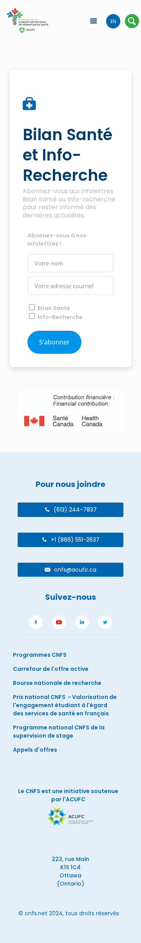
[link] (36, 623)
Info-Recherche (60, 317)
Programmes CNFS (40, 655)
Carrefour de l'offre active (51, 669)
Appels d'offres (35, 750)
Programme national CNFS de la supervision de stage (59, 732)
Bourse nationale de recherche (57, 683)
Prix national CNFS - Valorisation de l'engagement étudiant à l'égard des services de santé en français (65, 705)
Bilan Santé (54, 308)
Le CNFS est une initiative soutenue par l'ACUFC (68, 795)
